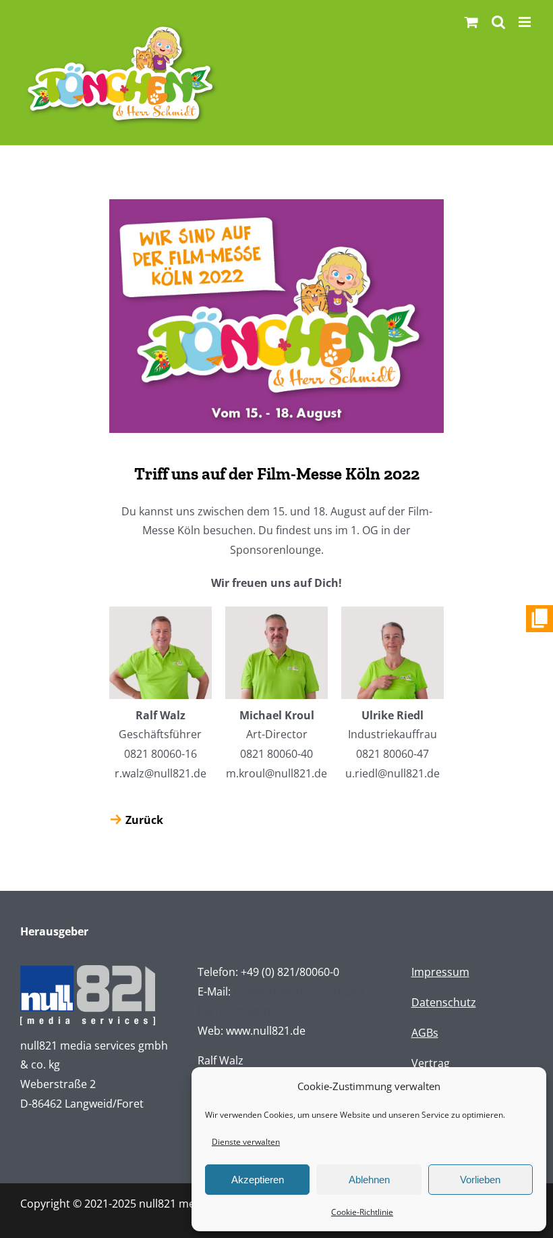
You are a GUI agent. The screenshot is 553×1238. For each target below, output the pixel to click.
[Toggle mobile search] (498, 22)
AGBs (424, 1032)
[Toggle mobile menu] (526, 22)
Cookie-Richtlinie (362, 1212)
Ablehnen (369, 1179)
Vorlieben (480, 1179)
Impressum (440, 971)
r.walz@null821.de (160, 773)
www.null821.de (265, 1030)
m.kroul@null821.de (276, 773)
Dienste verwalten (246, 1141)
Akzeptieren (257, 1179)
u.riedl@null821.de (392, 773)
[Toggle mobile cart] (471, 22)
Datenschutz (443, 1002)
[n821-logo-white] (87, 970)
